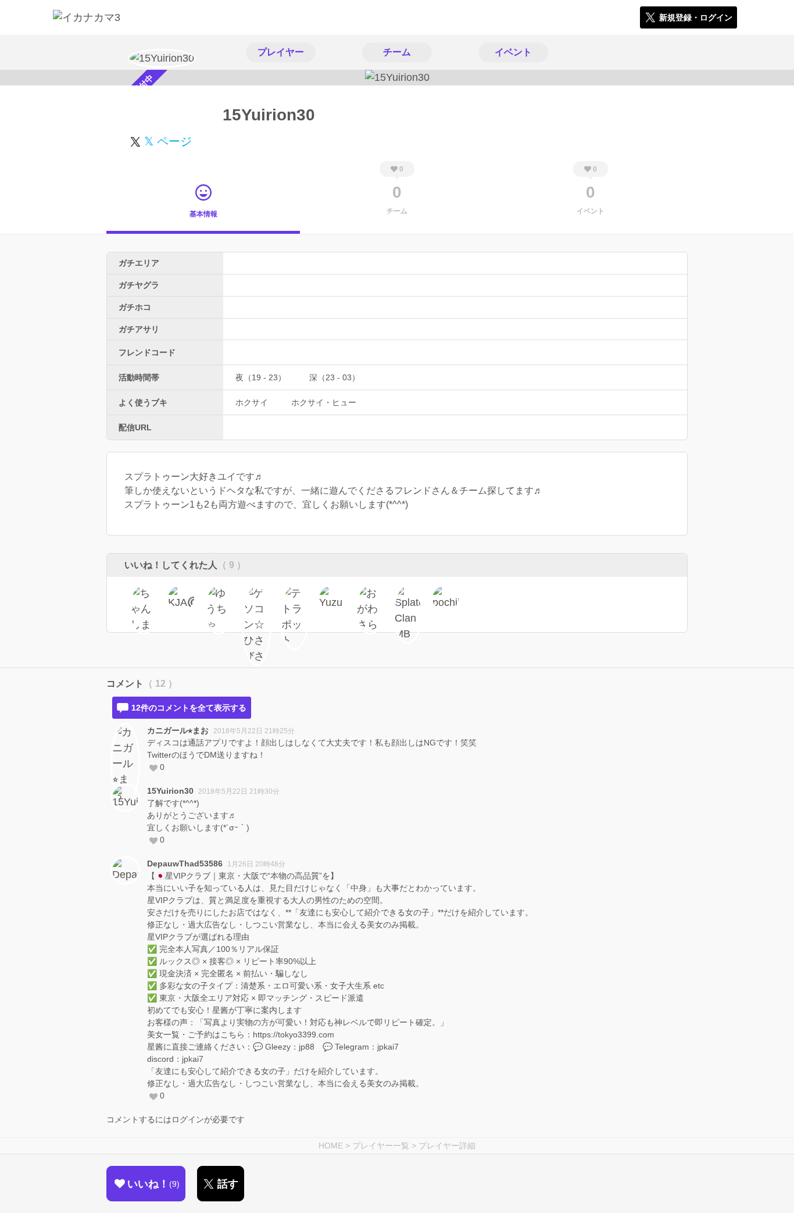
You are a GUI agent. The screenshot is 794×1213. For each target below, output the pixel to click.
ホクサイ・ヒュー (323, 402)
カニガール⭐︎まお (178, 730)
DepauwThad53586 (185, 863)
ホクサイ (251, 402)
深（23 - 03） (334, 377)
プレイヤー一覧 (380, 1145)
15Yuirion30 (170, 790)
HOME (331, 1145)
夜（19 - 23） (260, 377)
